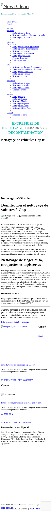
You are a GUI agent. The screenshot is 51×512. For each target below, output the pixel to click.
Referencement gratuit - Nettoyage (15, 322)
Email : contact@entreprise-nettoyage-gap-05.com (21, 403)
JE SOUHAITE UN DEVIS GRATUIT (17, 380)
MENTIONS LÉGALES (40, 509)
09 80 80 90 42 (7, 414)
